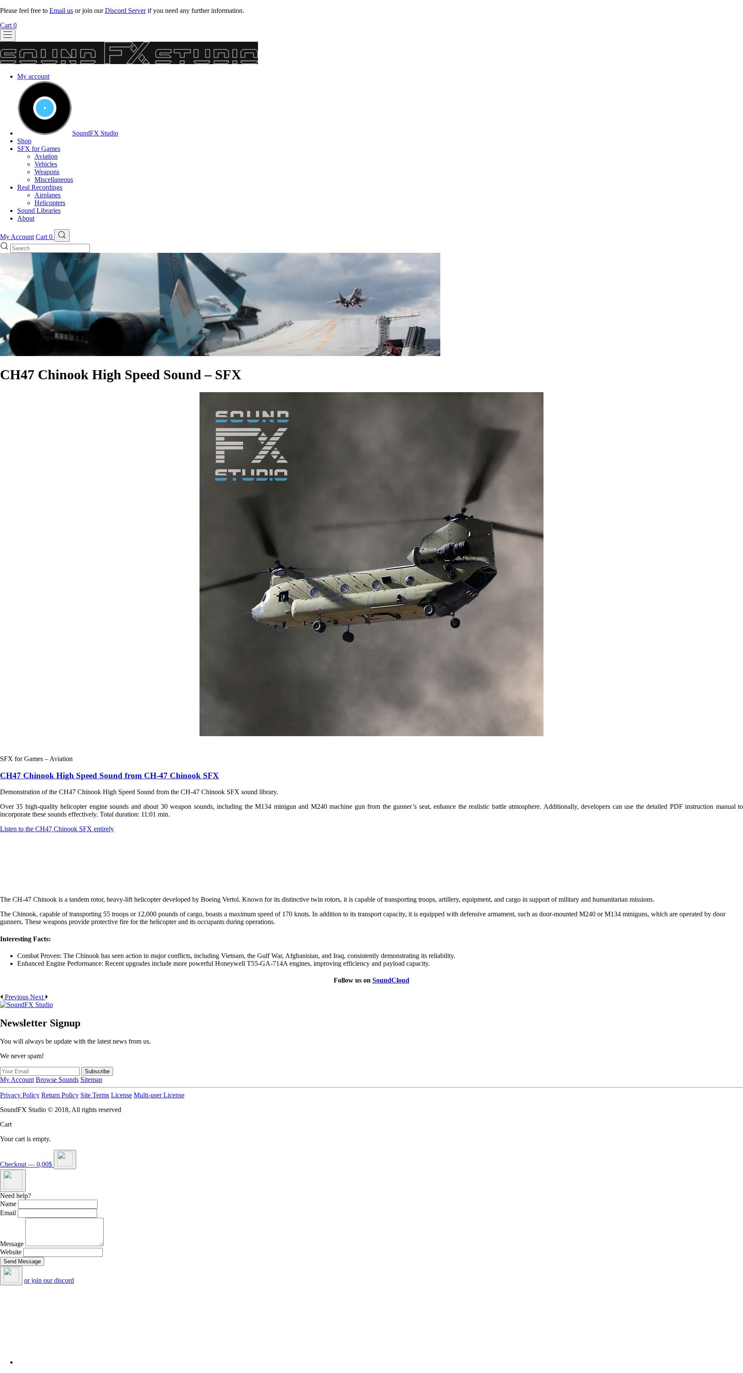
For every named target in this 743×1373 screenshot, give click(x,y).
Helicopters (49, 202)
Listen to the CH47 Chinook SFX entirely (57, 828)
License (121, 1095)
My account (33, 76)
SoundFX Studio (95, 133)
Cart (8, 25)
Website (10, 1252)
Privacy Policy (20, 1095)
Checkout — (26, 1164)
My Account (17, 236)
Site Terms (94, 1095)
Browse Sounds (57, 1079)
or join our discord (49, 1280)
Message (12, 1243)
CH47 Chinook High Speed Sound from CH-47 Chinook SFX (109, 775)
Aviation (46, 156)
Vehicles (45, 164)
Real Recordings (39, 187)
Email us (61, 10)
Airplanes (47, 195)
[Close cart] (65, 1159)
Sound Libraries (39, 210)
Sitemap (91, 1079)
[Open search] (62, 235)
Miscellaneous (53, 179)
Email (8, 1212)
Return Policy (60, 1095)
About (25, 218)
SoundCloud (390, 980)
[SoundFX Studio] (44, 133)
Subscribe (97, 1071)
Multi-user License (159, 1095)
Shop (24, 140)
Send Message (22, 1261)
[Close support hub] (11, 1275)
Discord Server (125, 10)
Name (8, 1203)
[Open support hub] (13, 1180)
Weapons (46, 171)
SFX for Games (38, 148)
